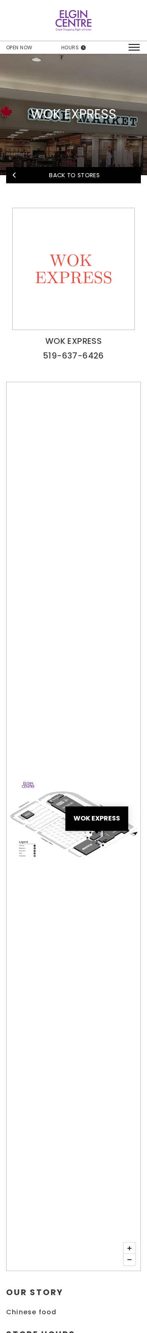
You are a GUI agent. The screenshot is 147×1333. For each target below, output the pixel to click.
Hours (70, 47)
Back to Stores (73, 175)
